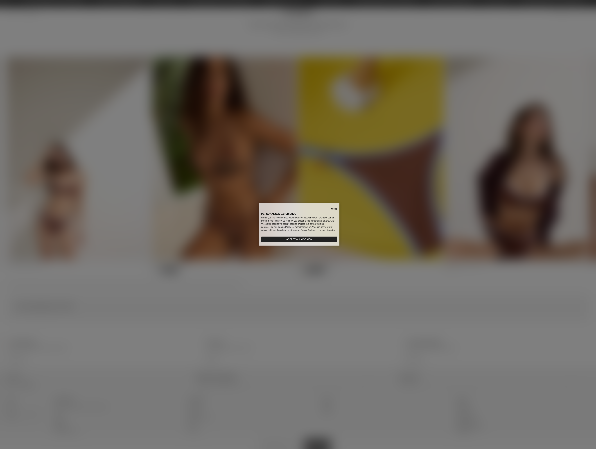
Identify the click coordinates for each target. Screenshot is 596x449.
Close (334, 209)
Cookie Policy (284, 227)
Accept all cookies (299, 239)
